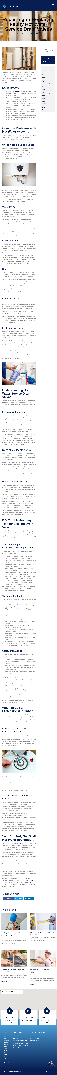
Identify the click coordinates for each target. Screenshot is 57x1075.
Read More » (4, 945)
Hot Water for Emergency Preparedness (13, 969)
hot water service (24, 843)
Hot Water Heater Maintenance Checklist (51, 78)
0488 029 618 (28, 1020)
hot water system (18, 91)
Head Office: (9, 1017)
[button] (8, 898)
